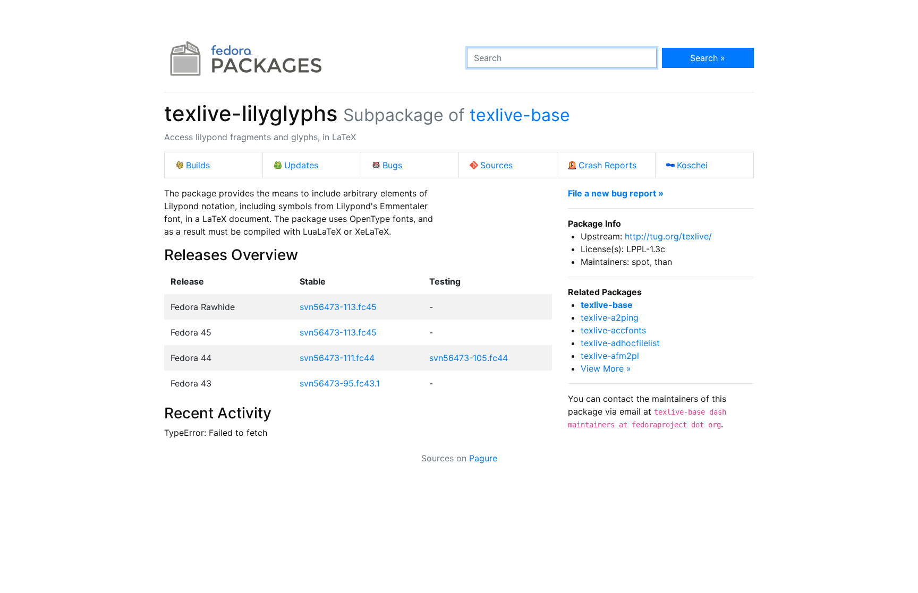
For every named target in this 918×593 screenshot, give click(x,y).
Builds (198, 165)
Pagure (483, 458)
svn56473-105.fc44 (468, 358)
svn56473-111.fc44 (337, 358)
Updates (301, 165)
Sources (496, 165)
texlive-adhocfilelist (620, 343)
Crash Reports (607, 165)
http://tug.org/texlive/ (668, 236)
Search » (707, 58)
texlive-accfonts (613, 330)
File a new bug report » (616, 193)
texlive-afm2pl (610, 355)
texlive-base (520, 115)
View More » (606, 368)
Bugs (392, 165)
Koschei (692, 165)
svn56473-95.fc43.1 (340, 383)
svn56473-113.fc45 (338, 307)
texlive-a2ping (610, 317)
